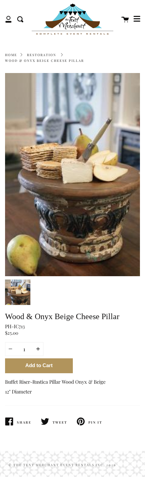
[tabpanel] (72, 174)
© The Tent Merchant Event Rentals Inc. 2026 (62, 465)
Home (11, 55)
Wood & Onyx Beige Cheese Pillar (44, 60)
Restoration (41, 55)
